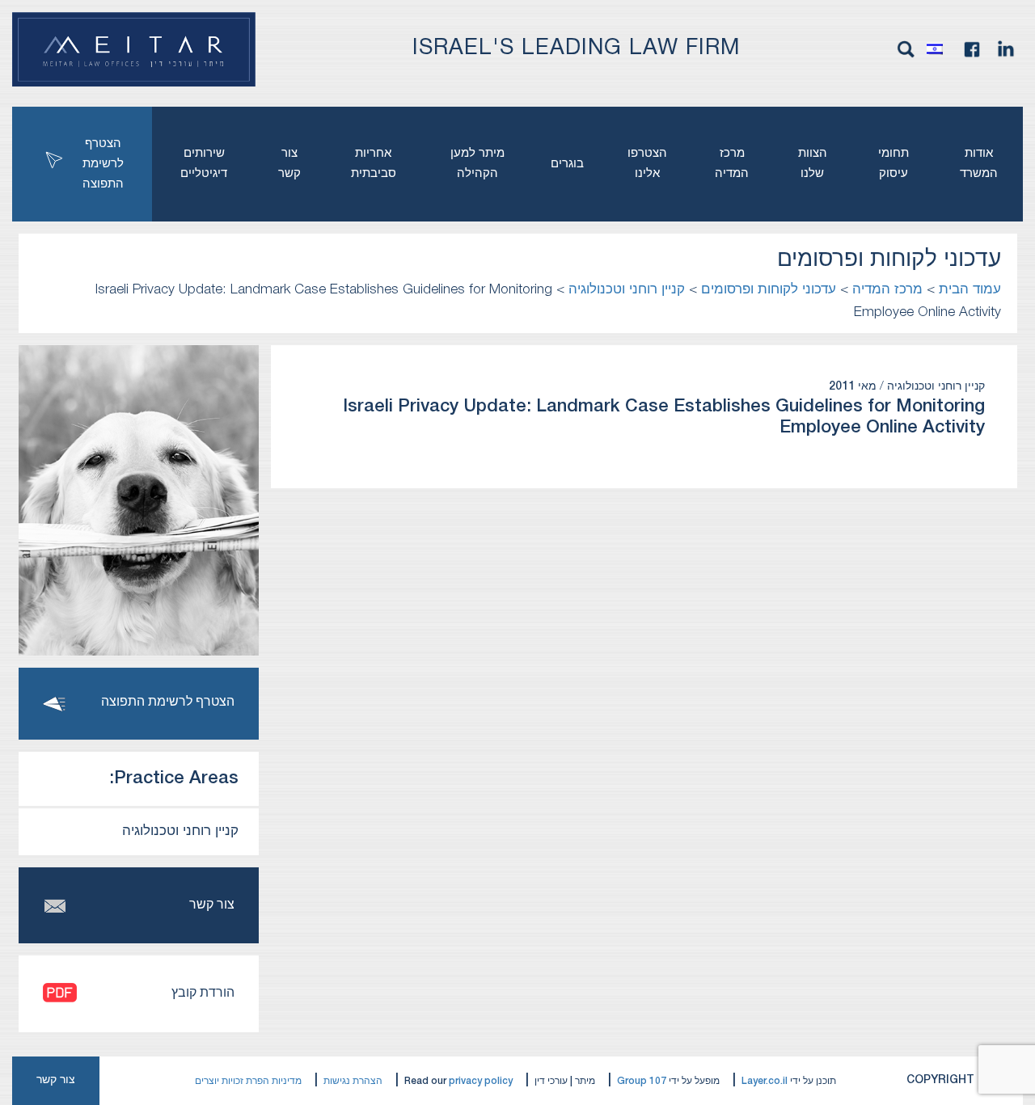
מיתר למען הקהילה (477, 163)
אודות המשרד (979, 163)
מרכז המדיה (732, 163)
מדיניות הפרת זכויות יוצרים (248, 1081)
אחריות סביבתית (373, 163)
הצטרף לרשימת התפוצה (103, 164)
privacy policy (481, 1081)
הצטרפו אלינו (647, 163)
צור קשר (289, 163)
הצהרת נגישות (352, 1081)
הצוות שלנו (812, 163)
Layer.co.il (764, 1081)
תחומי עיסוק (893, 163)
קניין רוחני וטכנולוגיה (180, 831)
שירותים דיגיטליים (203, 163)
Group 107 (641, 1081)
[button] (939, 49)
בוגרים (567, 164)
